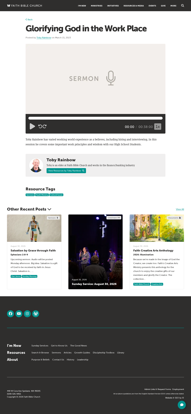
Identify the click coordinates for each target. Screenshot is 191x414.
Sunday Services (39, 345)
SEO (177, 398)
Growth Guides (82, 352)
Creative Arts (157, 284)
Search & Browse (40, 352)
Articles (67, 352)
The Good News (78, 345)
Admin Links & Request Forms (157, 389)
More (173, 6)
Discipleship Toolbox (103, 352)
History (70, 359)
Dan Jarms (16, 276)
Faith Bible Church (141, 284)
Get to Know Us (59, 345)
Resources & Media (134, 6)
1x (158, 126)
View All (180, 209)
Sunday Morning (29, 276)
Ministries (96, 6)
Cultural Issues (56, 195)
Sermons (30, 195)
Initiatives (113, 6)
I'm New (82, 6)
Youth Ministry (42, 195)
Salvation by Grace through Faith (33, 250)
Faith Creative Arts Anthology (153, 250)
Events (152, 6)
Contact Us (58, 359)
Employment (178, 389)
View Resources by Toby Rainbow (65, 170)
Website (168, 398)
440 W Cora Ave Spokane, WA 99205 (23, 391)
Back (29, 19)
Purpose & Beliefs (40, 359)
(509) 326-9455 (14, 394)
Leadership (82, 359)
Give (163, 6)
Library (120, 352)
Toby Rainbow (43, 37)
